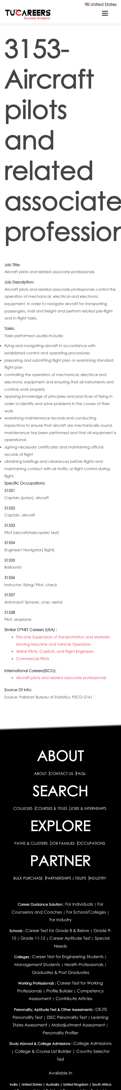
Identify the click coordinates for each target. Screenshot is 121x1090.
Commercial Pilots (32, 658)
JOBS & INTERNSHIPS (88, 808)
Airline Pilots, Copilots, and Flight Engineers (54, 651)
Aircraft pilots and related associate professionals (61, 677)
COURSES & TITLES (51, 808)
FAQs (80, 773)
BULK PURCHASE (28, 878)
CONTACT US (61, 773)
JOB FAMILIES (63, 843)
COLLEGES (23, 808)
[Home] (27, 14)
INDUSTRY (97, 878)
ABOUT (40, 773)
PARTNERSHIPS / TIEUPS (66, 878)
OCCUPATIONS (91, 843)
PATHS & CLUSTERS (31, 843)
